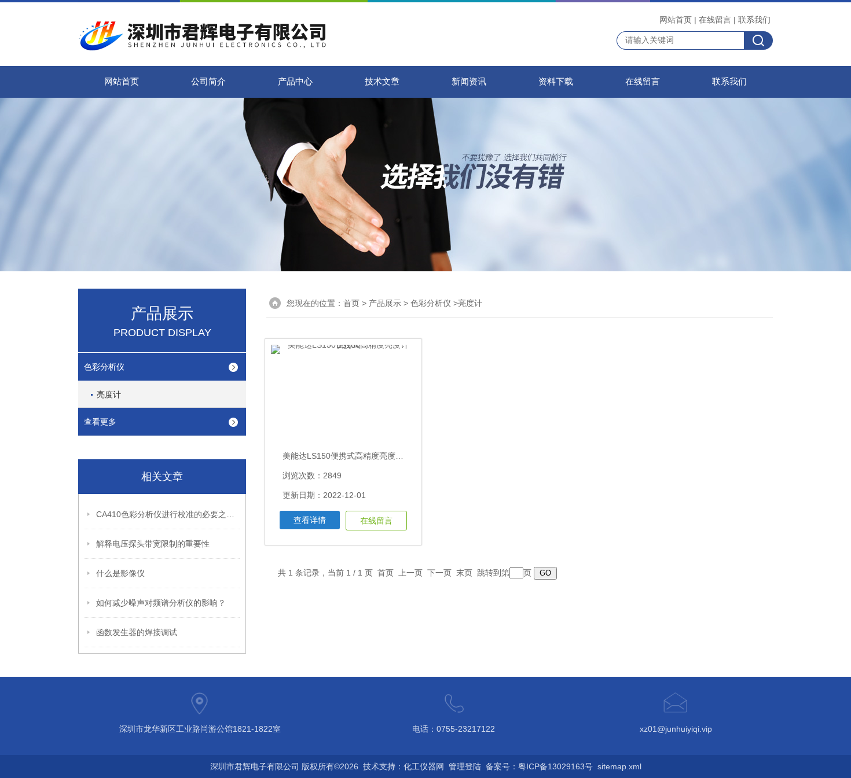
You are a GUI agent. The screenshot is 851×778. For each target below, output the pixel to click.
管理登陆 (465, 766)
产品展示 (385, 303)
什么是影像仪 (120, 573)
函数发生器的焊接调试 (136, 632)
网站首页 (675, 19)
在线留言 (715, 19)
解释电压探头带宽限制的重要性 (153, 543)
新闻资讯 (469, 81)
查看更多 (100, 421)
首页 (351, 303)
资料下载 (555, 81)
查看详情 (310, 520)
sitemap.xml (619, 766)
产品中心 (295, 81)
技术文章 (382, 81)
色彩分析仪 (104, 366)
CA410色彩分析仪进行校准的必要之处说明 (168, 514)
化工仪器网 (424, 766)
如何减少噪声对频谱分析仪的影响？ (161, 602)
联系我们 (754, 19)
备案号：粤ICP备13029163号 (539, 766)
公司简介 (208, 81)
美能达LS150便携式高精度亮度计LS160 (355, 455)
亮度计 (109, 394)
